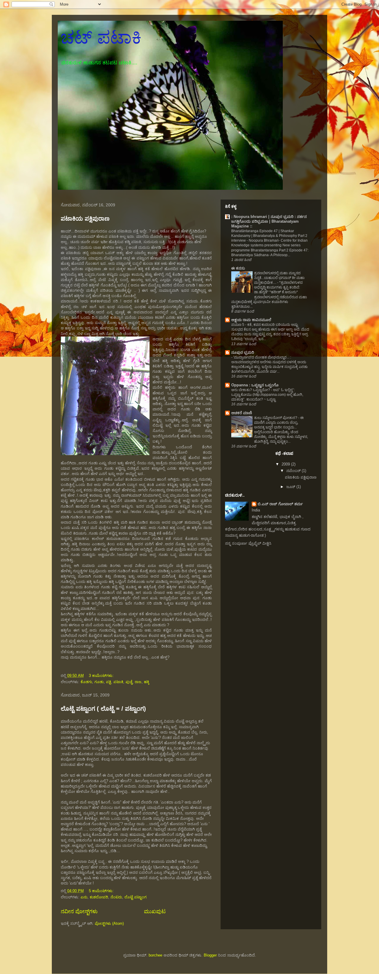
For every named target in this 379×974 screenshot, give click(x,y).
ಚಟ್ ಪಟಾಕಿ (101, 37)
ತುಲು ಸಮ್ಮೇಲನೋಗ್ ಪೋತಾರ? (276, 418)
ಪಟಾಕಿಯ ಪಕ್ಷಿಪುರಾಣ (85, 218)
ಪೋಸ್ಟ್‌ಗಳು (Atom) (109, 923)
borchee (155, 955)
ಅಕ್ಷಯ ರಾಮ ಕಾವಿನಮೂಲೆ (251, 320)
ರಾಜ (138, 682)
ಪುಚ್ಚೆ (129, 682)
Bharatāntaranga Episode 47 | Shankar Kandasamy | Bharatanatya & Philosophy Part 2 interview (269, 236)
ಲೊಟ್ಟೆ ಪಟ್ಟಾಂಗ (135, 897)
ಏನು (84, 897)
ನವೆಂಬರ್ (294, 470)
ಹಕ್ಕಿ (146, 682)
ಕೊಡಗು (86, 682)
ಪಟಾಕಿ (118, 682)
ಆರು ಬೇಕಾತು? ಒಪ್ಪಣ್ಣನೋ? (251, 390)
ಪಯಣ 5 (238, 325)
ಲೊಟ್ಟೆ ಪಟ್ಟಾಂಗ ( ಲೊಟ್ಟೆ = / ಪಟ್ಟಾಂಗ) (103, 708)
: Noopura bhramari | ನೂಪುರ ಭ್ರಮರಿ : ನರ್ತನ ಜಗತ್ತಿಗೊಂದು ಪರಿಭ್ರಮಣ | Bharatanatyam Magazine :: (269, 221)
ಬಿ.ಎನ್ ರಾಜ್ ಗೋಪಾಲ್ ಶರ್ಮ (280, 504)
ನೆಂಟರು (116, 897)
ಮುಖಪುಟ (155, 911)
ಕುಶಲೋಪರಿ (99, 897)
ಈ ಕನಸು (238, 268)
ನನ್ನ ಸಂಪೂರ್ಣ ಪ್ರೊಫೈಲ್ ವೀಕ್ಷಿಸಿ (248, 543)
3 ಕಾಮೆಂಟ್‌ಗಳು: (102, 675)
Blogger (210, 955)
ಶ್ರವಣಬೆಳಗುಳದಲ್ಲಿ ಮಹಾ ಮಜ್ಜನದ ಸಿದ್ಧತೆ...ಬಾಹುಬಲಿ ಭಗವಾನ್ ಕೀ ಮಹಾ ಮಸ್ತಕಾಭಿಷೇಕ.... (279, 278)
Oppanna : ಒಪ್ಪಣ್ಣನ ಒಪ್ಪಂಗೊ (255, 385)
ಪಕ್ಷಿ (108, 682)
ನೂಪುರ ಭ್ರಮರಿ (242, 352)
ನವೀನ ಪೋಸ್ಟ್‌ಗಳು (79, 911)
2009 (286, 464)
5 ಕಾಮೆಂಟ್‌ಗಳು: (102, 891)
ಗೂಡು (99, 682)
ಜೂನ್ (291, 486)
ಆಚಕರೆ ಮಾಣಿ (241, 413)
